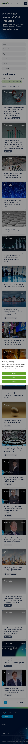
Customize (14, 377)
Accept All (14, 373)
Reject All (14, 381)
